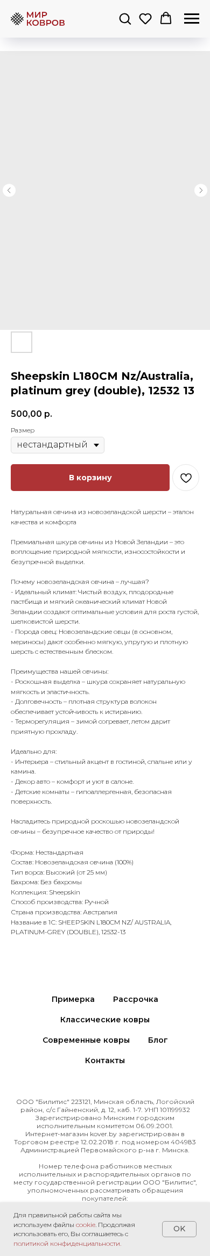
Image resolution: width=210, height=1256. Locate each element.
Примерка (73, 999)
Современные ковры (86, 1040)
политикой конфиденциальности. (67, 1243)
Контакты (105, 1060)
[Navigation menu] (191, 18)
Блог (158, 1040)
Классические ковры (105, 1019)
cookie (85, 1225)
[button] (124, 18)
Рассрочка (135, 999)
